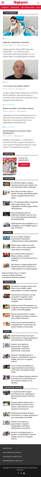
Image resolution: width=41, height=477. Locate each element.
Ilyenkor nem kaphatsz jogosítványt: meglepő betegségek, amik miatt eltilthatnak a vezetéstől (20, 347)
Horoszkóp (15, 7)
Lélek (6, 38)
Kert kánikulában (27, 7)
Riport (6, 82)
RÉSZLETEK (24, 165)
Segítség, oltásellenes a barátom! (16, 42)
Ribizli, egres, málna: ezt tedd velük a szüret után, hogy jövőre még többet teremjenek (23, 247)
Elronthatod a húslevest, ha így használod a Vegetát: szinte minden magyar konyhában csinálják (23, 298)
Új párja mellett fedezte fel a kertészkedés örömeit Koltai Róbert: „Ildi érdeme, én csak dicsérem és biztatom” (22, 406)
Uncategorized (9, 105)
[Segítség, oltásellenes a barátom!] (20, 26)
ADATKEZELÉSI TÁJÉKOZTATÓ (12, 456)
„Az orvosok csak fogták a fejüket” (16, 86)
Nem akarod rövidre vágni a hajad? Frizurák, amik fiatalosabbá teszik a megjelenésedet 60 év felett (24, 195)
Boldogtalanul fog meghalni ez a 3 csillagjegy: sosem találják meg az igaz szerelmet (24, 226)
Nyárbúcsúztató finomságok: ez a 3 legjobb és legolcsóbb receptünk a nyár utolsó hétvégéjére (24, 308)
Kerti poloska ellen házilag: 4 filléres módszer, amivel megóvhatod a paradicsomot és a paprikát (24, 257)
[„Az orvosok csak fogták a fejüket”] (20, 69)
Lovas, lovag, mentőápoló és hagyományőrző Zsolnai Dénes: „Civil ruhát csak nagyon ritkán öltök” (23, 369)
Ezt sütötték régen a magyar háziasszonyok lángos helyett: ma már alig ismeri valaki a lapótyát (24, 185)
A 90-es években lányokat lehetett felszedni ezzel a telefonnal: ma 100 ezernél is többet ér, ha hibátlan (24, 379)
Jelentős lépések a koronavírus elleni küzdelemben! (17, 132)
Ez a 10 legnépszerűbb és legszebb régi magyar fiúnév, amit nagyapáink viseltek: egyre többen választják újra (24, 205)
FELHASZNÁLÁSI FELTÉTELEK (12, 452)
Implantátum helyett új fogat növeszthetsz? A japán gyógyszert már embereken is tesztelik (24, 338)
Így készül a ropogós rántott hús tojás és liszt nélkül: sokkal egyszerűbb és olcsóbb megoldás (24, 288)
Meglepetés (22, 89)
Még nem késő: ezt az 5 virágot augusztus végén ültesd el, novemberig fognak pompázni (14, 275)
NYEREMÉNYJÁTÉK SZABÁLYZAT (13, 461)
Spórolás (5, 7)
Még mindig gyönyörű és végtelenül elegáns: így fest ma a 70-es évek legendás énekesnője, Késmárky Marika (24, 216)
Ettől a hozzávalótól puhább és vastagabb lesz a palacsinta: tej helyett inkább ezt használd (23, 325)
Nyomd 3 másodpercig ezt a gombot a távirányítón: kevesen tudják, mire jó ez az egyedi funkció (23, 358)
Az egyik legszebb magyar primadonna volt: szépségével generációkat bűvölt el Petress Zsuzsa (23, 395)
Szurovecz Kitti (23, 45)
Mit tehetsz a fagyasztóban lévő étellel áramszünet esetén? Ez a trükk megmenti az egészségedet (24, 267)
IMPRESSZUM (7, 448)
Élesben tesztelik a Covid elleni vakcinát (18, 109)
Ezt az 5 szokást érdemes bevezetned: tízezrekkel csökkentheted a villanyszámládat (24, 239)
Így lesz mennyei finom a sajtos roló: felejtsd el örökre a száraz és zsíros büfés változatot (24, 316)
